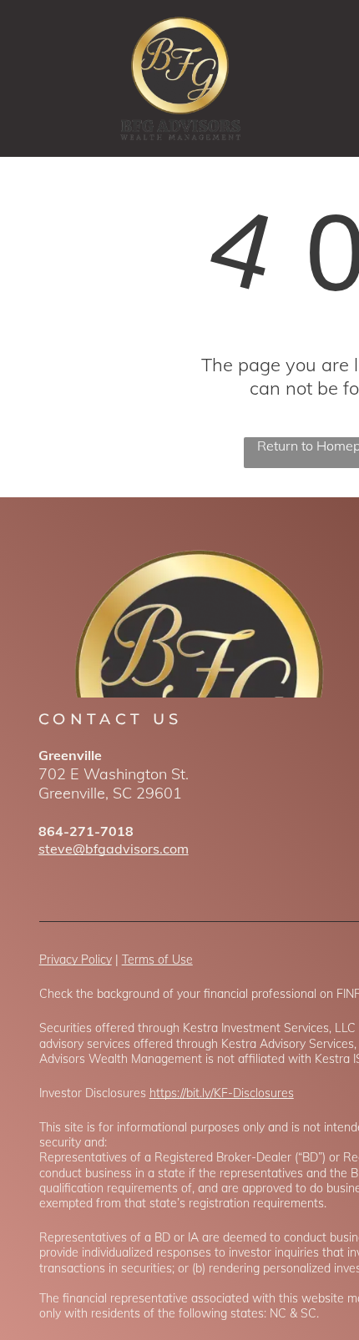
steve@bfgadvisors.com (113, 848)
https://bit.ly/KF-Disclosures (221, 1093)
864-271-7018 (86, 831)
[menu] (334, 34)
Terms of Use (157, 959)
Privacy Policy (75, 959)
